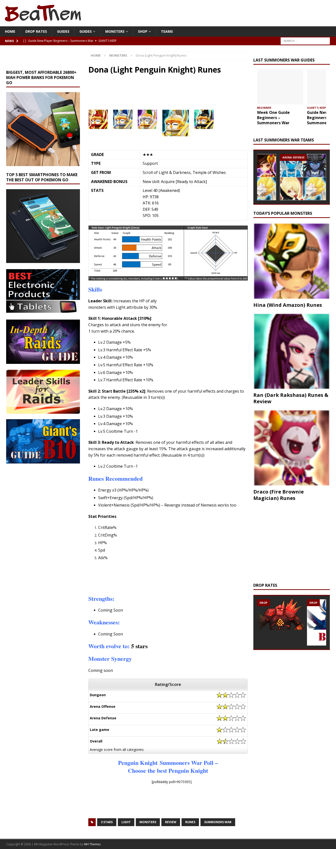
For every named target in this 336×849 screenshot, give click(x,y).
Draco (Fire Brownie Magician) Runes (278, 494)
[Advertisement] (156, 94)
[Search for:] (305, 40)
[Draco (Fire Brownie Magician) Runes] (291, 448)
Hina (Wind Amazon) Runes (287, 305)
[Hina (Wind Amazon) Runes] (291, 261)
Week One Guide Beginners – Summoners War (273, 117)
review (170, 822)
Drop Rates (36, 31)
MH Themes (92, 844)
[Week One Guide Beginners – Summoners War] (280, 87)
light (126, 822)
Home (10, 31)
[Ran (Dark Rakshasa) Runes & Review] (291, 351)
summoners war (217, 822)
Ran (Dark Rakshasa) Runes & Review (290, 398)
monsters (147, 822)
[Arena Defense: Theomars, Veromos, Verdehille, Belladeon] (303, 177)
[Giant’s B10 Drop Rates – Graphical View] (280, 615)
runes (190, 822)
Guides (63, 31)
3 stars (107, 822)
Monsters (114, 31)
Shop (142, 31)
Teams (167, 31)
